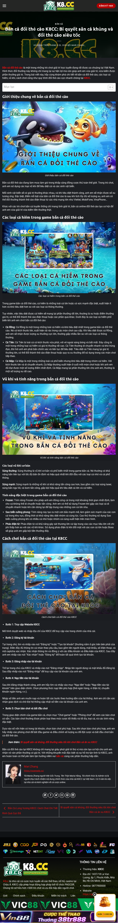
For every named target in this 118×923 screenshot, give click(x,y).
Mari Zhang (77, 45)
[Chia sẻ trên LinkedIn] (72, 795)
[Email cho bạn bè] (61, 795)
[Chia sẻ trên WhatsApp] (45, 795)
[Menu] (4, 6)
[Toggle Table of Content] (109, 87)
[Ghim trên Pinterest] (67, 795)
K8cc (5, 881)
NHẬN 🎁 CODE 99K (105, 914)
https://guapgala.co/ (34, 770)
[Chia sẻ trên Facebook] (50, 795)
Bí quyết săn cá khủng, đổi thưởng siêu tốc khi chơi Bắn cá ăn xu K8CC (58, 742)
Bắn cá (59, 23)
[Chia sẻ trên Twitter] (56, 795)
